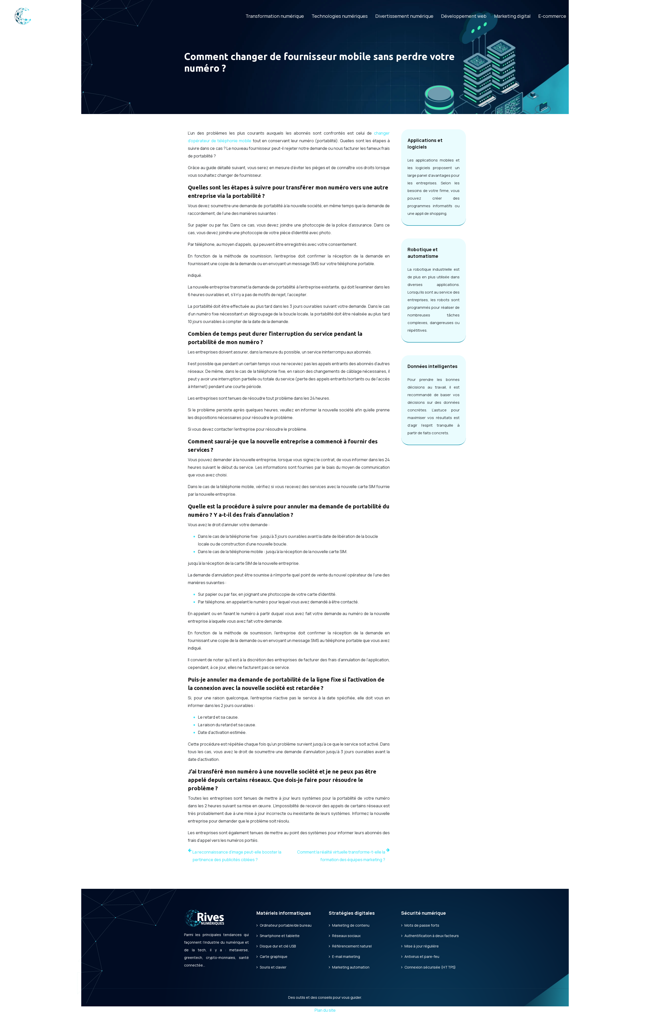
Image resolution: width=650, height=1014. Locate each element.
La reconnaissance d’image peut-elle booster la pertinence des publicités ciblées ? (236, 855)
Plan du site (325, 1010)
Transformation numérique (275, 16)
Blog (629, 16)
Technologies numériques (340, 16)
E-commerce (552, 16)
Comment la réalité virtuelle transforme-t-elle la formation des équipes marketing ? (341, 855)
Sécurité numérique (595, 16)
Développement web (463, 16)
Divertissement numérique (404, 16)
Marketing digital (512, 16)
